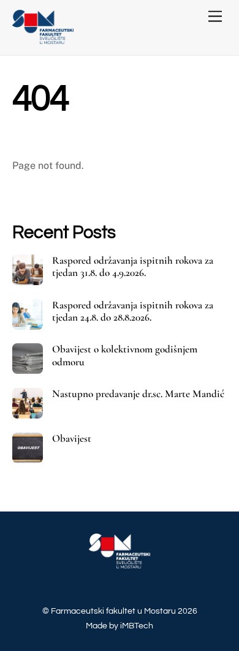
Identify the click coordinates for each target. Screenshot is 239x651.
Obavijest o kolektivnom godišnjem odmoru (124, 355)
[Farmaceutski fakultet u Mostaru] (43, 39)
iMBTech (136, 625)
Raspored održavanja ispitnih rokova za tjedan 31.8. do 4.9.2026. (132, 267)
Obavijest (71, 439)
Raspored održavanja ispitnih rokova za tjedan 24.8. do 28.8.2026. (132, 311)
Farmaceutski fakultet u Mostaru (113, 611)
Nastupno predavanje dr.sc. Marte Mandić (138, 394)
